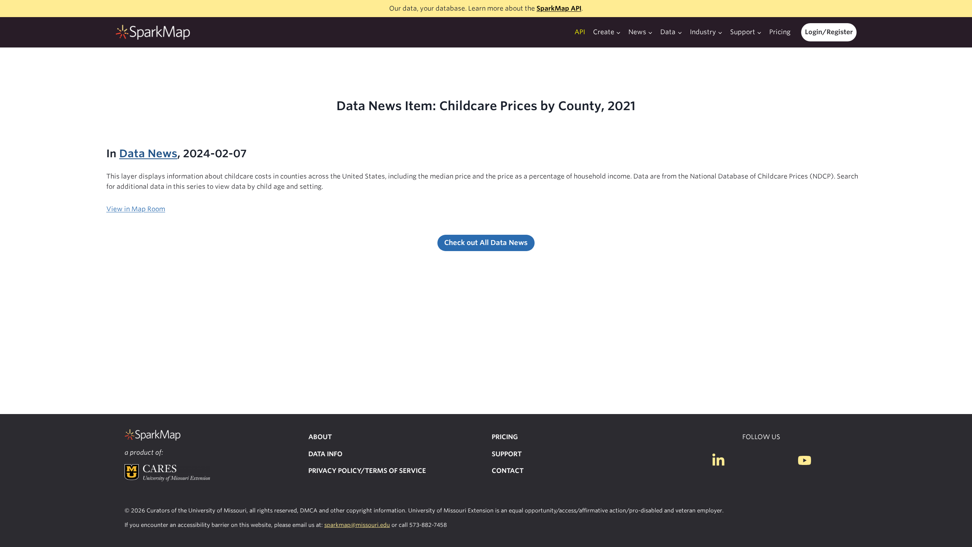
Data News (148, 153)
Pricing (780, 32)
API (579, 32)
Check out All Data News (486, 243)
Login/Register (829, 32)
